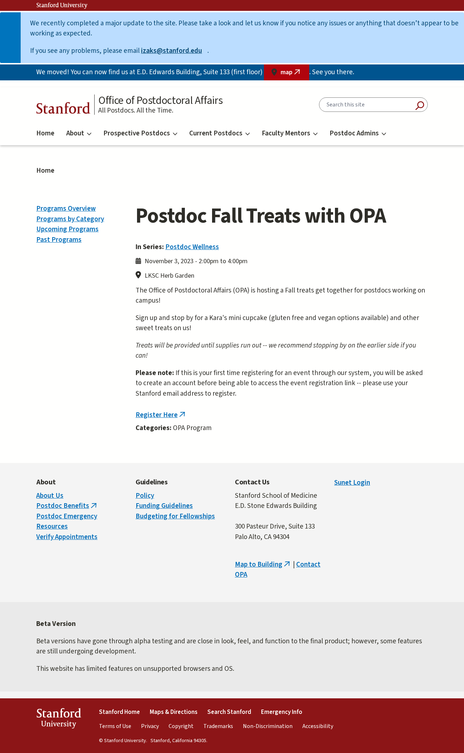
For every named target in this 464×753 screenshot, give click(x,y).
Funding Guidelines (164, 506)
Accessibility (317, 726)
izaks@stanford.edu (174, 51)
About (75, 133)
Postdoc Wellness (192, 247)
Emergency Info (281, 712)
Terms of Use (115, 726)
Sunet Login (352, 483)
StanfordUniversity (58, 720)
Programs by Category (70, 219)
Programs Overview (66, 209)
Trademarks (218, 726)
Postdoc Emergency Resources (66, 522)
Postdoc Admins (354, 133)
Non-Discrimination (268, 726)
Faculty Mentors (286, 133)
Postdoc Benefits (67, 506)
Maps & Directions (174, 712)
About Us (49, 496)
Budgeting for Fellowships (175, 516)
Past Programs (59, 240)
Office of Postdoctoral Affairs (160, 100)
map (295, 74)
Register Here (161, 415)
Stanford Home (119, 712)
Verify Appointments (67, 537)
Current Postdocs (216, 133)
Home (45, 133)
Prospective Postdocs (136, 133)
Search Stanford (229, 712)
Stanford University (62, 5)
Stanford (63, 110)
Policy (145, 496)
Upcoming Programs (67, 229)
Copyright (181, 726)
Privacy (150, 726)
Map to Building (263, 564)
